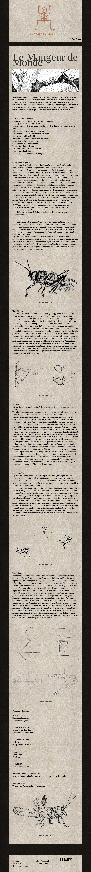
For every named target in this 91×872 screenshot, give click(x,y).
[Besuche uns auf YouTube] (70, 860)
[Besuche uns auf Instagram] (66, 860)
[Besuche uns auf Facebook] (61, 860)
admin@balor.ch (42, 861)
